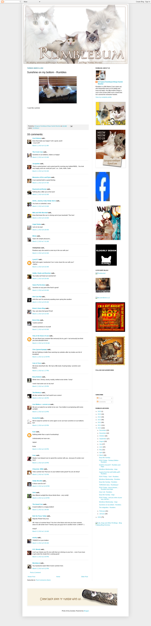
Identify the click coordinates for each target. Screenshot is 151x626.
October (102, 436)
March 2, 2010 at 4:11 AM (40, 145)
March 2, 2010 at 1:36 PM (40, 398)
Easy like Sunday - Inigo (107, 495)
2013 (99, 420)
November (102, 433)
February (102, 511)
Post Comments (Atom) (43, 580)
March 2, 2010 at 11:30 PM (40, 498)
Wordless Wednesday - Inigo (108, 469)
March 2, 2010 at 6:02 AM (40, 194)
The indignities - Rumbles (107, 507)
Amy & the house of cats (40, 336)
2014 (99, 417)
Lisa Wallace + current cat (41, 404)
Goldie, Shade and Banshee (41, 273)
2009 (99, 517)
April (101, 452)
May (100, 450)
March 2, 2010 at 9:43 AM (40, 329)
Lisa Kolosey (36, 138)
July (100, 444)
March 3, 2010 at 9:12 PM (40, 568)
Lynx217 (35, 259)
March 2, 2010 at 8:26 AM (40, 278)
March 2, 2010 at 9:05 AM (40, 302)
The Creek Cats (37, 152)
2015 (99, 414)
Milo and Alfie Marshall (40, 212)
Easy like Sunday (104, 457)
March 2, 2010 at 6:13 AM (40, 206)
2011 (99, 425)
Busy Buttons (37, 377)
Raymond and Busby (39, 189)
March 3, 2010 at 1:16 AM (40, 531)
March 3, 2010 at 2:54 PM (40, 557)
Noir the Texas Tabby (39, 516)
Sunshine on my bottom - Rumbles (110, 505)
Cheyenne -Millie (38, 469)
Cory (34, 455)
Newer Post (31, 577)
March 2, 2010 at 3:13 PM (40, 412)
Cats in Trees (36, 363)
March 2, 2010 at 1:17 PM (40, 370)
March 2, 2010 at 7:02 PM (40, 474)
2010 (99, 428)
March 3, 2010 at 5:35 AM (40, 543)
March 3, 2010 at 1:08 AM (40, 509)
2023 (99, 411)
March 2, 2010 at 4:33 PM (40, 449)
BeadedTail (36, 418)
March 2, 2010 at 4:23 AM (40, 157)
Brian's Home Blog (38, 308)
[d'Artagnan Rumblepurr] (103, 201)
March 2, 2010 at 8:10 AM (40, 253)
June (101, 447)
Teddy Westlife (37, 481)
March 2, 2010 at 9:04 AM (40, 290)
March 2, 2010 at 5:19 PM (40, 463)
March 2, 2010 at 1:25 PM (40, 386)
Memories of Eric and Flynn (41, 177)
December (102, 430)
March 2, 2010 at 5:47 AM (40, 183)
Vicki (34, 492)
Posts (100, 398)
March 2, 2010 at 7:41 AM (40, 241)
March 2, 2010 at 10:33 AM (41, 343)
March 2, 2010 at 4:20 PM (40, 425)
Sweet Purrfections (38, 285)
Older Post (84, 577)
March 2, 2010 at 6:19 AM (40, 218)
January (102, 514)
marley (34, 537)
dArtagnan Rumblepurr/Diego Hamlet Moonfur (110, 83)
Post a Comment (35, 572)
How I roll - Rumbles (105, 492)
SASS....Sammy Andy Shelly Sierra (44, 201)
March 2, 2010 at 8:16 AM (40, 267)
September (103, 439)
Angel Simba (36, 224)
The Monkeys (36, 392)
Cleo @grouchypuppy (39, 349)
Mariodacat (36, 563)
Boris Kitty (36, 320)
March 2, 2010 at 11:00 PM (40, 486)
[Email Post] (71, 126)
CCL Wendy (36, 549)
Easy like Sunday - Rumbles (108, 482)
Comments (102, 402)
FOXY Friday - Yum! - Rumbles (109, 476)
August (101, 441)
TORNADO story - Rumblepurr (108, 485)
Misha (34, 236)
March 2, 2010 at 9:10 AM (40, 314)
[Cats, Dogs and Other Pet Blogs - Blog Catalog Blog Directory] (110, 525)
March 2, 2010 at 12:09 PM (41, 357)
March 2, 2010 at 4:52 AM (40, 171)
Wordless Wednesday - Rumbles (109, 479)
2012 (99, 422)
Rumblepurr (36, 128)
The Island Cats (37, 504)
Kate (34, 432)
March (101, 455)
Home (58, 577)
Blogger (86, 611)
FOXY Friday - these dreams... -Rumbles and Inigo (109, 488)
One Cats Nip (36, 296)
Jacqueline (36, 163)
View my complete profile (104, 97)
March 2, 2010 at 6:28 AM (40, 230)
